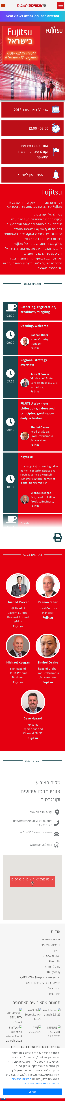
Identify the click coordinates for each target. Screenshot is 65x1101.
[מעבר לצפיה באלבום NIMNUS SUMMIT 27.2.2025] (51, 1031)
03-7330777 (44, 825)
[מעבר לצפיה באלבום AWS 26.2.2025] (32, 1029)
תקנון (57, 950)
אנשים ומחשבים (51, 939)
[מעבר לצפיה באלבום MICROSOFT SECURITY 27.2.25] (13, 1016)
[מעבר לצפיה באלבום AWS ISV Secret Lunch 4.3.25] (32, 1014)
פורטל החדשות (51, 966)
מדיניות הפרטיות (50, 945)
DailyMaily (53, 972)
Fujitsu (35, 348)
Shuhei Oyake (40, 427)
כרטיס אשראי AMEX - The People (40, 977)
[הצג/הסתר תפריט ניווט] (60, 5)
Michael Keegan (41, 493)
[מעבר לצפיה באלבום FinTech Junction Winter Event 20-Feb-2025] (13, 1034)
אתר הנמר (54, 993)
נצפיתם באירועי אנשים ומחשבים (41, 983)
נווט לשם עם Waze (41, 844)
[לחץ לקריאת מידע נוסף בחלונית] (24, 341)
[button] (32, 174)
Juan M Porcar (40, 374)
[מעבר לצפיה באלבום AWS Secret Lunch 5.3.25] (51, 1012)
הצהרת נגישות (52, 955)
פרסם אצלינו (53, 988)
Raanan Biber (39, 335)
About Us (54, 961)
